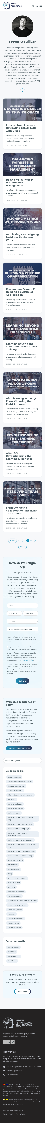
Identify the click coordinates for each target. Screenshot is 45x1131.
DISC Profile (11, 799)
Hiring (10, 874)
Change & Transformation (16, 786)
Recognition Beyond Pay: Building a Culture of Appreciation (22, 292)
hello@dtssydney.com (14, 1071)
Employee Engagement (15, 808)
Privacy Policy (28, 660)
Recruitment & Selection (15, 919)
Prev (13, 540)
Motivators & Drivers (14, 896)
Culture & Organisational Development (20, 795)
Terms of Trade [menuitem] (8, 1114)
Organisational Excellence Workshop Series (22, 901)
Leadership (11, 887)
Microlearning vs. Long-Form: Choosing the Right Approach (21, 401)
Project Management (15, 910)
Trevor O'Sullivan (13, 947)
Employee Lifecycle (14, 813)
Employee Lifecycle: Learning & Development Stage (18, 834)
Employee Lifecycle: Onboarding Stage (20, 840)
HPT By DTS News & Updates (17, 878)
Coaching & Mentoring (15, 790)
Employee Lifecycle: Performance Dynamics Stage (22, 846)
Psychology (11, 914)
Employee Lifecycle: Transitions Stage (20, 856)
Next (21, 547)
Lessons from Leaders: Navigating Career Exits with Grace (21, 128)
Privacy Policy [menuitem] (20, 1114)
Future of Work (12, 865)
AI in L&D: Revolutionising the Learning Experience (19, 456)
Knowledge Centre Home (19, 748)
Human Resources (14, 883)
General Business (14, 869)
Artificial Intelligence (14, 777)
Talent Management (14, 927)
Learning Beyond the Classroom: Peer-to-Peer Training (21, 346)
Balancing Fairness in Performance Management (19, 182)
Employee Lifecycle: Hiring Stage (18, 829)
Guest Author (12, 961)
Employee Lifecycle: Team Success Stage (21, 851)
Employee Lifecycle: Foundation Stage (20, 824)
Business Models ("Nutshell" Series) (20, 782)
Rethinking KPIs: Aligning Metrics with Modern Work (22, 237)
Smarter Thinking (13, 923)
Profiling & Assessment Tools (17, 905)
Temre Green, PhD (14, 956)
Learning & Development (16, 892)
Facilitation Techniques (15, 860)
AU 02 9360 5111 (13, 1075)
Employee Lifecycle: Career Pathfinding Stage (21, 818)
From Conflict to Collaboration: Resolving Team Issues (21, 510)
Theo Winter (12, 952)
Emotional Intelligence (15, 804)
